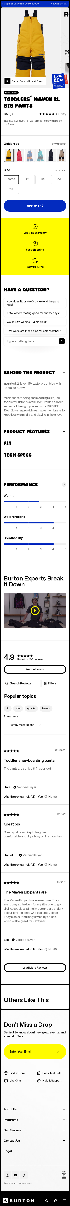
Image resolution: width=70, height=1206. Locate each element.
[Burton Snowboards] (18, 1200)
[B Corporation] (64, 1175)
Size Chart (60, 170)
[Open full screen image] (30, 47)
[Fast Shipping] (35, 246)
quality (31, 708)
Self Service (12, 1130)
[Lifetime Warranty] (35, 229)
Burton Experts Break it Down (27, 81)
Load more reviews (35, 967)
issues (46, 708)
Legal (8, 1151)
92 (27, 179)
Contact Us (12, 1140)
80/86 (11, 179)
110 (11, 189)
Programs (11, 1119)
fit (7, 708)
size (18, 708)
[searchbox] (25, 683)
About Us (10, 1109)
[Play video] (35, 610)
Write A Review (35, 669)
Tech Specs (18, 455)
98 (43, 179)
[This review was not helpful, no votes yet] (50, 796)
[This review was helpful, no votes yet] (40, 796)
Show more (11, 716)
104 (59, 179)
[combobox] (23, 725)
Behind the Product (29, 372)
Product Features (27, 431)
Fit (8, 443)
